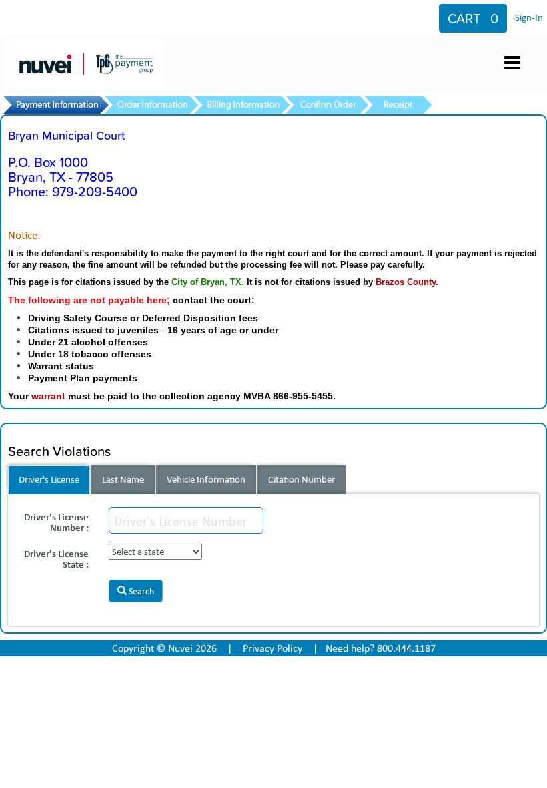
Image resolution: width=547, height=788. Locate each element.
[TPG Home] (89, 51)
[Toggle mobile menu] (512, 62)
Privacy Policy (272, 648)
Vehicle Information (206, 479)
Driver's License (49, 479)
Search (140, 591)
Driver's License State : (56, 558)
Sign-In (529, 17)
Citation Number (301, 479)
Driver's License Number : (56, 521)
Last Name (123, 479)
